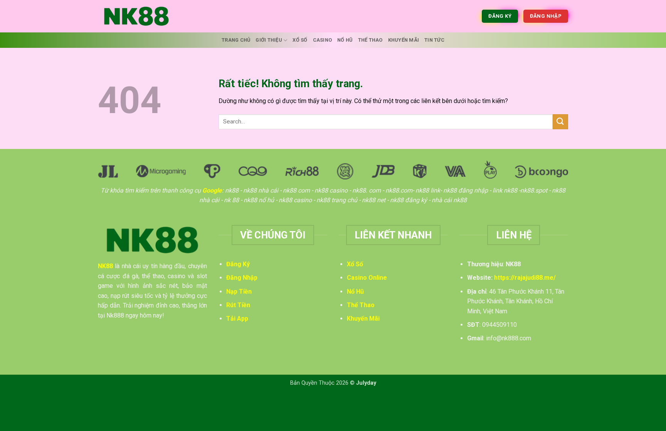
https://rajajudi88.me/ (525, 277)
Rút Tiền (238, 305)
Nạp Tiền (239, 291)
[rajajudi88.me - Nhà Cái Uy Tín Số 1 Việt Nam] (136, 16)
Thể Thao (370, 40)
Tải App (237, 318)
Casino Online (367, 277)
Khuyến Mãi (403, 40)
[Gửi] (560, 121)
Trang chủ (236, 40)
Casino (322, 40)
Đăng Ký (238, 264)
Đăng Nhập (241, 277)
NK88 (105, 266)
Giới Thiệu (269, 40)
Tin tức (434, 40)
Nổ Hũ (344, 40)
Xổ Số (300, 40)
